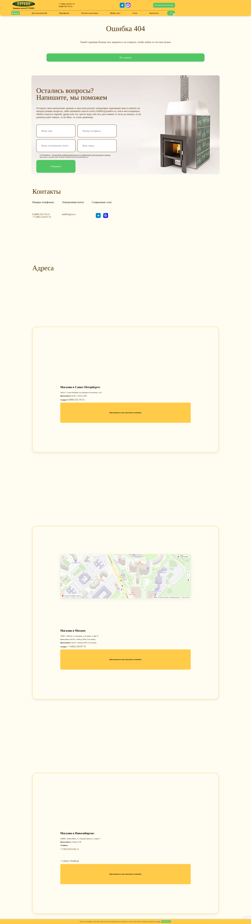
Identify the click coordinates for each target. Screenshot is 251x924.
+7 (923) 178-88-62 (69, 861)
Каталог (15, 13)
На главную (125, 57)
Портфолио (64, 13)
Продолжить (166, 921)
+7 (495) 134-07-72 (66, 4)
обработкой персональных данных (96, 155)
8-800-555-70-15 (65, 6)
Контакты (154, 13)
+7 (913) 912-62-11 (69, 849)
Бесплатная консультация (164, 5)
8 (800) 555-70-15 (41, 214)
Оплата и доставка (89, 13)
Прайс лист (115, 13)
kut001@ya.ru (68, 214)
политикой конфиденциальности (66, 155)
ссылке (158, 921)
